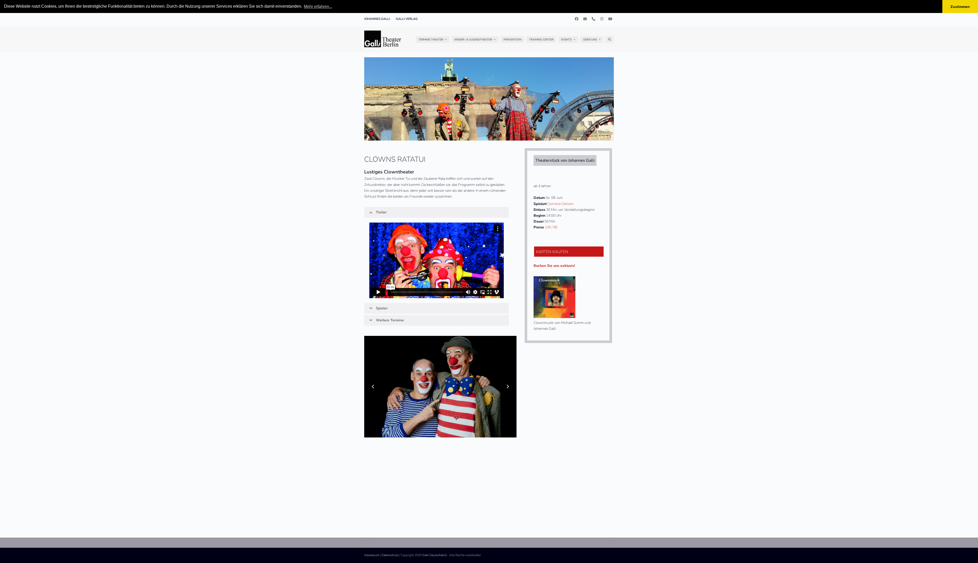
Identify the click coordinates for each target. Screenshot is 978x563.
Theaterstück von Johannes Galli (565, 160)
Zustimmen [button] (960, 7)
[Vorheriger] (373, 386)
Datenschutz (390, 555)
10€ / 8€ (551, 227)
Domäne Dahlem (560, 203)
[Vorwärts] (507, 386)
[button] (609, 39)
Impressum (371, 555)
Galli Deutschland (434, 555)
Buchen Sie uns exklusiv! (554, 265)
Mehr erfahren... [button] (318, 6)
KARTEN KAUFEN (552, 252)
